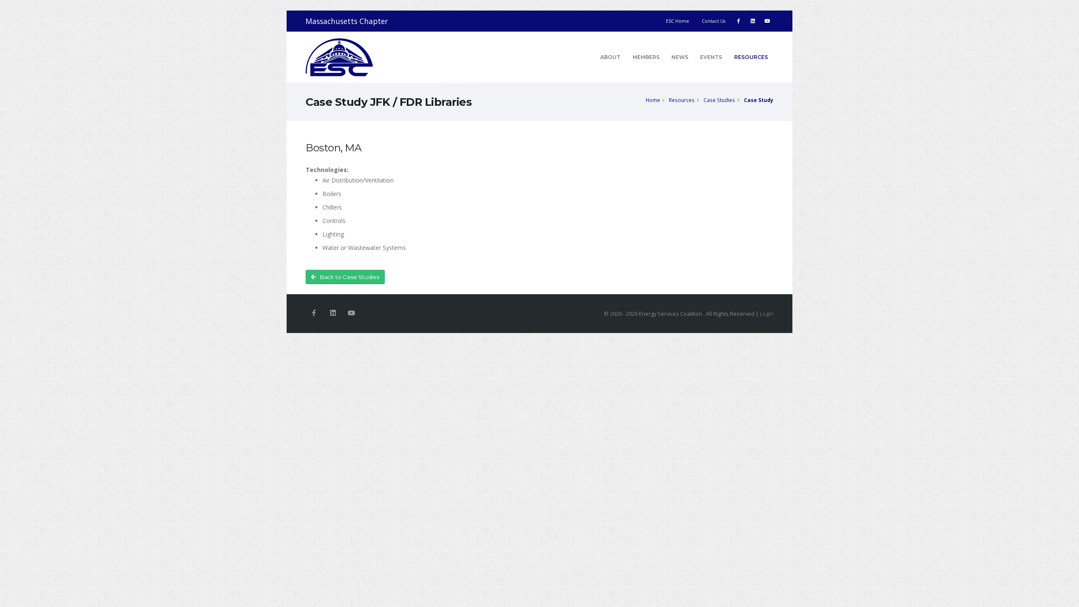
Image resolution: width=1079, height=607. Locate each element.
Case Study (758, 100)
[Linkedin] (333, 313)
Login (766, 313)
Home (653, 100)
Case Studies (719, 100)
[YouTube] (767, 21)
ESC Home (677, 21)
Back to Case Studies (349, 277)
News (679, 57)
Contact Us (713, 21)
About (610, 57)
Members (646, 57)
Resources (751, 57)
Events (711, 57)
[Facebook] (738, 21)
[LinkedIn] (753, 21)
